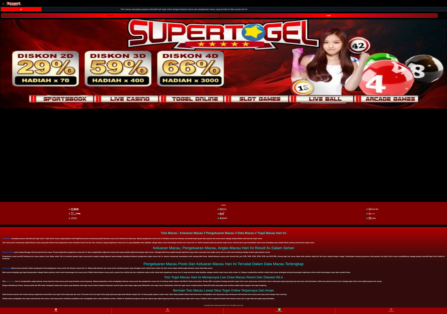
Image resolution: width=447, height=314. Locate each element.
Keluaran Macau (8, 252)
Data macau (6, 268)
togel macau (10, 281)
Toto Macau (6, 238)
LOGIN (328, 15)
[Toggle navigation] (3, 4)
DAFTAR (110, 15)
